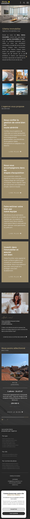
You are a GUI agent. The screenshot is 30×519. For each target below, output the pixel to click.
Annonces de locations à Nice (9, 458)
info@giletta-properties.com (15, 483)
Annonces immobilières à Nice (9, 457)
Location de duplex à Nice (8, 446)
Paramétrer (13, 509)
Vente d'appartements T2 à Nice (10, 466)
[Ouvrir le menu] (27, 2)
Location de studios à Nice (8, 449)
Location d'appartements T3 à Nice (11, 471)
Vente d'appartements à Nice (9, 442)
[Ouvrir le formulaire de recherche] (24, 3)
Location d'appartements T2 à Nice (11, 469)
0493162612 (15, 482)
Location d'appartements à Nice (10, 447)
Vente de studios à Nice (8, 441)
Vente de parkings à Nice (8, 444)
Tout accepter (14, 513)
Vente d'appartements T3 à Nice (10, 467)
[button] (7, 422)
